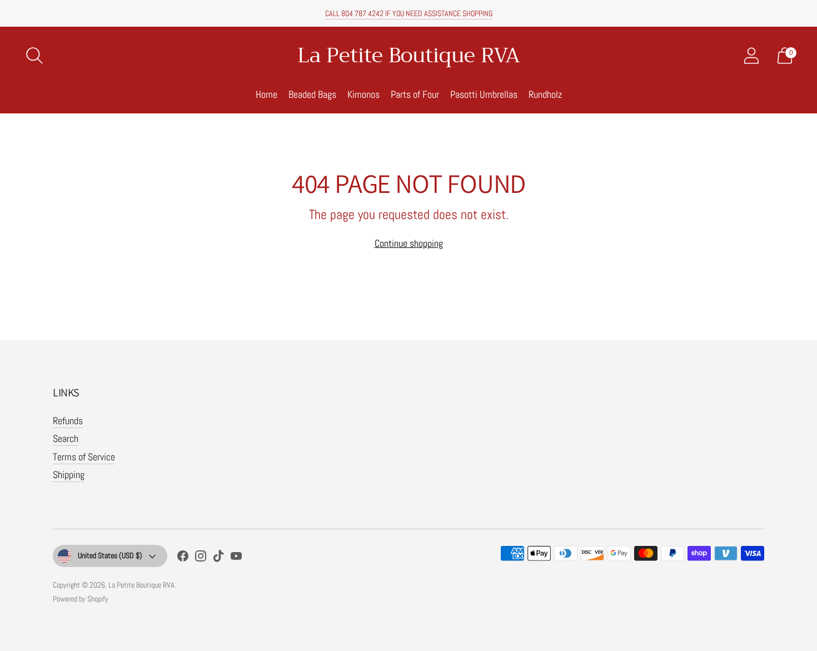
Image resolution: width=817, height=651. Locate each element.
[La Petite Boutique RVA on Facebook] (183, 558)
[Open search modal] (34, 55)
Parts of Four (415, 94)
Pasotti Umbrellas (483, 94)
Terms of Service (84, 456)
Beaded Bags (312, 94)
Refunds (68, 420)
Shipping (68, 474)
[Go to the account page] (751, 55)
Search (65, 438)
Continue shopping (409, 243)
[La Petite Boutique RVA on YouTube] (236, 558)
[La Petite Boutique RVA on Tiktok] (218, 558)
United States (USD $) (110, 555)
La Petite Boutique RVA (141, 585)
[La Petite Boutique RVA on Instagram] (200, 558)
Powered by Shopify (80, 599)
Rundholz (545, 94)
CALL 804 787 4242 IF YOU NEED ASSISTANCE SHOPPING (408, 13)
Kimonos (363, 94)
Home (266, 94)
